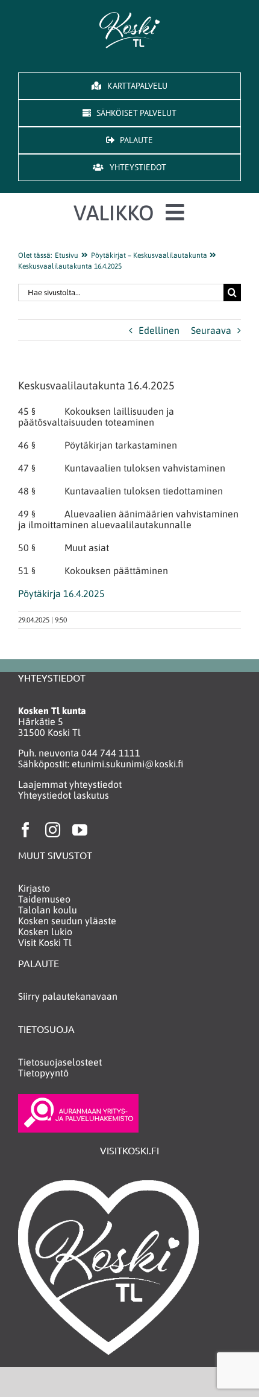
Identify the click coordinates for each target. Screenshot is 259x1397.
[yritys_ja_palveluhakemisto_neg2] (78, 1098)
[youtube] (79, 829)
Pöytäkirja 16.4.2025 (61, 593)
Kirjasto (34, 888)
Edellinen (159, 330)
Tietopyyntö (43, 1072)
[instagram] (52, 829)
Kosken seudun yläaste (67, 920)
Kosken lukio (45, 931)
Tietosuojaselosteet (60, 1062)
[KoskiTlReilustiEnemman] (129, 16)
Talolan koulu (47, 909)
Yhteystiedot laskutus (63, 795)
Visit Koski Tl (45, 942)
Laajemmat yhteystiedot (70, 784)
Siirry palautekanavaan (67, 996)
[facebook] (25, 829)
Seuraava (211, 330)
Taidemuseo (44, 899)
